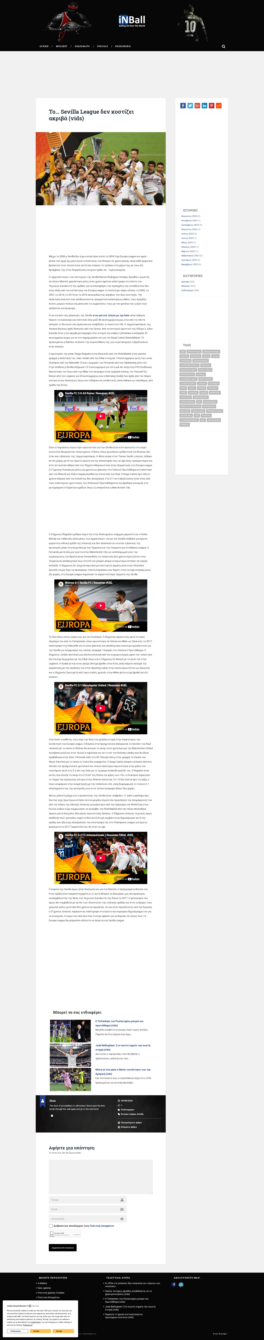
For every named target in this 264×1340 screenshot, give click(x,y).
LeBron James (198, 411)
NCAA (183, 388)
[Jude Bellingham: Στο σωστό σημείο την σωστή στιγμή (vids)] (70, 1055)
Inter (197, 416)
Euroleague (213, 383)
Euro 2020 (185, 411)
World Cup (206, 416)
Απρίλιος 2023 (188, 247)
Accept (59, 1331)
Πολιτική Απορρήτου (49, 1297)
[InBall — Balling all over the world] (132, 21)
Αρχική (44, 46)
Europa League (128, 1114)
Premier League (194, 352)
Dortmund (193, 393)
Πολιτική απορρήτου (102, 1225)
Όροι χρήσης (44, 1288)
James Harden (213, 420)
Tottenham (212, 388)
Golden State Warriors (189, 365)
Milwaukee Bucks (200, 361)
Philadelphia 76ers (214, 411)
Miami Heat (214, 393)
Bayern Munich (205, 379)
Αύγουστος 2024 (189, 216)
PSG (199, 402)
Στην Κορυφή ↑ (220, 1334)
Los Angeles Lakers (188, 379)
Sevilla (140, 1114)
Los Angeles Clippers (189, 420)
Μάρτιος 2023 (188, 251)
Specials (102, 46)
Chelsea (201, 388)
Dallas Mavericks (200, 397)
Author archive (52, 1115)
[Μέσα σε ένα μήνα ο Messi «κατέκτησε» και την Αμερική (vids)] (70, 1079)
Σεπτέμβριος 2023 (190, 225)
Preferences (15, 1331)
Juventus (202, 383)
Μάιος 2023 (187, 242)
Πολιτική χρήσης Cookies (51, 1292)
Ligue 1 (192, 388)
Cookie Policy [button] (36, 1322)
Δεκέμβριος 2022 (189, 264)
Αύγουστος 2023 (189, 229)
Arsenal (204, 393)
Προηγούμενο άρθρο (131, 1122)
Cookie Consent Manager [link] (16, 1306)
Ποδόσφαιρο (82, 46)
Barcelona (206, 365)
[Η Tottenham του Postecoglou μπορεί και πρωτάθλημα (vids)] (70, 1031)
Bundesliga (195, 356)
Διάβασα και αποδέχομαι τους (84, 1225)
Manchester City (187, 374)
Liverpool (200, 374)
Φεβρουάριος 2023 (190, 255)
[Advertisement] (132, 74)
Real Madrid (185, 361)
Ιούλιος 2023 (187, 234)
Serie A (206, 356)
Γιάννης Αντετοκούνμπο (190, 406)
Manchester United (188, 370)
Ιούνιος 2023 (187, 238)
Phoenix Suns (186, 416)
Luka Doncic (185, 397)
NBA (182, 352)
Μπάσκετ (61, 46)
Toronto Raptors (187, 402)
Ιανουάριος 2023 (189, 260)
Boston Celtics (205, 370)
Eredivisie (184, 425)
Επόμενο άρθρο (129, 1127)
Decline (36, 1331)
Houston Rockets (188, 383)
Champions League (211, 352)
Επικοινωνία (123, 46)
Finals (183, 393)
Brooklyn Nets (209, 406)
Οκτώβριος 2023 (189, 220)
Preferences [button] (27, 1325)
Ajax (202, 420)
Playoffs (184, 356)
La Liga (215, 356)
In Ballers (42, 1283)
